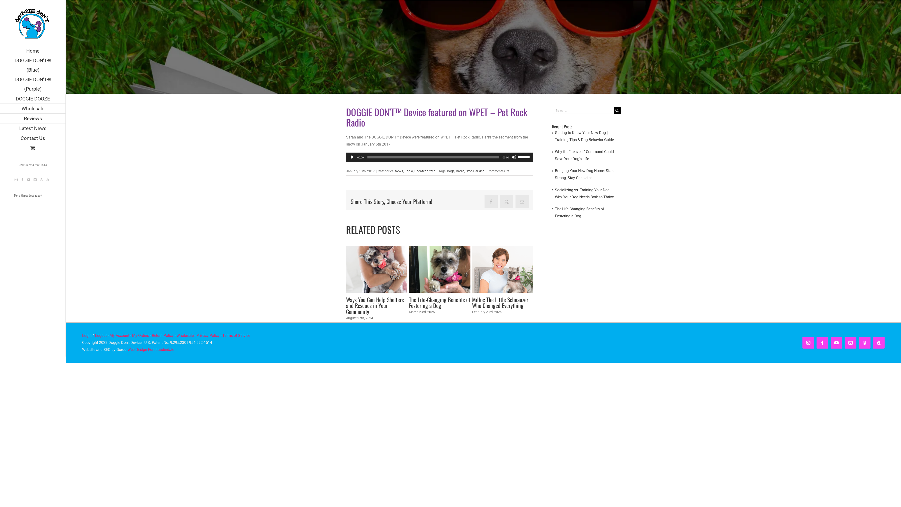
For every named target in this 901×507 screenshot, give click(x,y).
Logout (101, 335)
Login (87, 335)
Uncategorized (424, 171)
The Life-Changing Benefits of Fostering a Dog (439, 302)
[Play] (352, 157)
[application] (439, 157)
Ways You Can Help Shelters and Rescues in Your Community (375, 305)
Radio (409, 171)
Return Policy (163, 335)
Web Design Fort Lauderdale (150, 349)
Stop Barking (475, 171)
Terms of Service (236, 335)
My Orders (140, 335)
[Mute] (514, 157)
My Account (119, 335)
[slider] (524, 157)
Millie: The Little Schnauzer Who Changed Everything (500, 302)
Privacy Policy (208, 335)
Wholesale (185, 335)
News (399, 171)
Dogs (450, 171)
